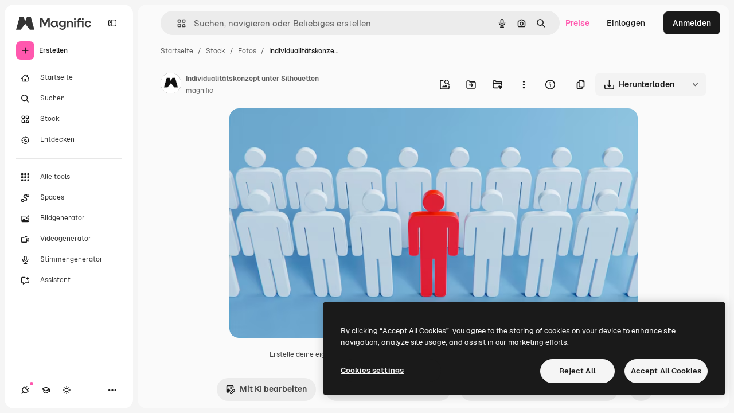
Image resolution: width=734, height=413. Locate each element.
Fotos (247, 51)
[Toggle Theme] (66, 390)
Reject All (577, 371)
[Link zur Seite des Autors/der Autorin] (171, 85)
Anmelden (692, 23)
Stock (215, 51)
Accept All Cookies (666, 371)
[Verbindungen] (25, 390)
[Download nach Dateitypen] (695, 84)
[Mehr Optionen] (523, 84)
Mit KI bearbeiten (273, 389)
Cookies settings (372, 370)
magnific (199, 90)
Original (303, 130)
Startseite (177, 51)
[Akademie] (46, 390)
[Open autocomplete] (177, 23)
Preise (577, 23)
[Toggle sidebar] (112, 23)
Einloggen (626, 23)
